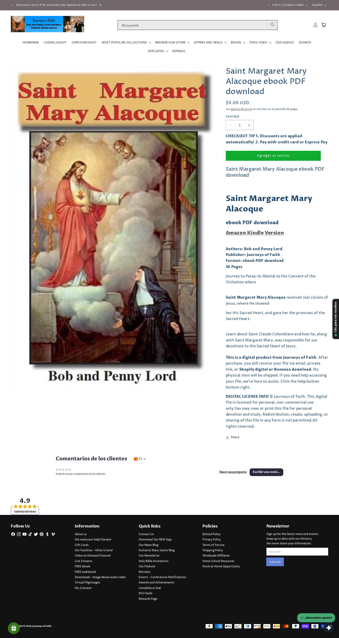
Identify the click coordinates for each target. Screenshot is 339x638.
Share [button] (235, 437)
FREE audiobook (85, 572)
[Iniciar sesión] (315, 25)
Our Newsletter (149, 555)
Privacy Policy (211, 539)
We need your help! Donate (93, 539)
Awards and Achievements (156, 582)
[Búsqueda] (272, 25)
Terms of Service (213, 545)
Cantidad (232, 117)
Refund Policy (211, 534)
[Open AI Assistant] (328, 627)
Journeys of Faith (42, 626)
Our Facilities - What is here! (94, 550)
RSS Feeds (145, 593)
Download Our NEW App (155, 539)
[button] (126, 42)
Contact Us (146, 534)
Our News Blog (148, 545)
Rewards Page (148, 599)
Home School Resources (218, 561)
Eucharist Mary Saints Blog (157, 550)
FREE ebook (82, 566)
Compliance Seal (150, 588)
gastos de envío (241, 109)
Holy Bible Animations (154, 561)
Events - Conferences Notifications (162, 577)
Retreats (144, 572)
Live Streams (83, 561)
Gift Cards (82, 545)
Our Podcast (147, 566)
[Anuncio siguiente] (268, 5)
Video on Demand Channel (92, 555)
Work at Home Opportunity (221, 566)
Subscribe (275, 561)
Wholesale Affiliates (216, 555)
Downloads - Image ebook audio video (100, 577)
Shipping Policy (212, 550)
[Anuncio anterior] (12, 5)
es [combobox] (140, 459)
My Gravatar (83, 588)
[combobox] (197, 25)
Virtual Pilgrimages (87, 582)
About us (81, 534)
